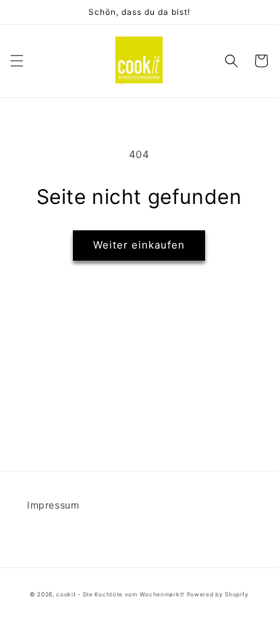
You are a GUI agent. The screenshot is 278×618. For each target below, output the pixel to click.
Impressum (53, 505)
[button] (17, 61)
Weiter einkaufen (139, 244)
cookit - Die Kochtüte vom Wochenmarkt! (120, 594)
